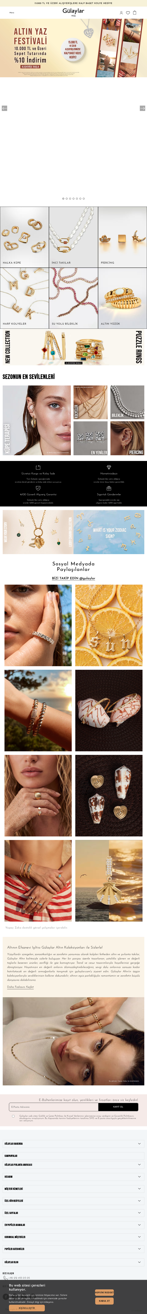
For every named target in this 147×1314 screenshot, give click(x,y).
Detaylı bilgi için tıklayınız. (40, 1301)
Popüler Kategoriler (14, 1249)
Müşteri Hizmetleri (14, 1189)
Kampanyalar (11, 1156)
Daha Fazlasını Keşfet (20, 987)
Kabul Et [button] (104, 1300)
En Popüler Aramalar (15, 1225)
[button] (63, 199)
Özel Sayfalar (11, 1213)
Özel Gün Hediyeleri (14, 1201)
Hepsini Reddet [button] (104, 1292)
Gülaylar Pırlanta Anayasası (18, 1165)
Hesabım (9, 1177)
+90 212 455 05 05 (19, 1278)
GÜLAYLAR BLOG (11, 1262)
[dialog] (73, 1297)
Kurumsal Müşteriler (15, 1237)
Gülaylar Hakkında (14, 1144)
